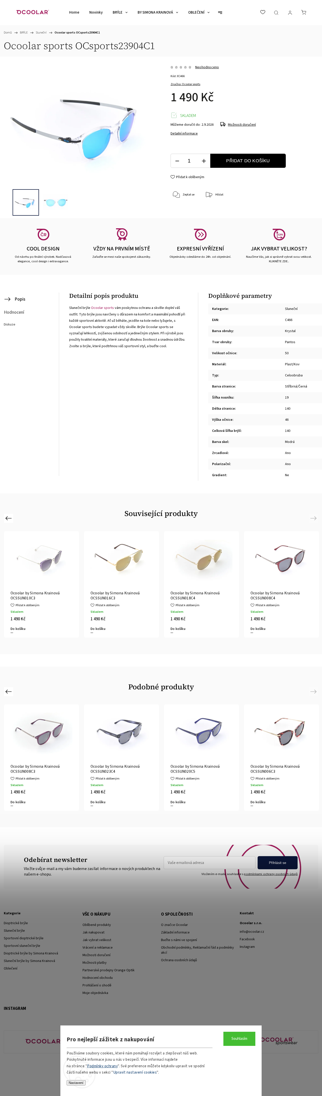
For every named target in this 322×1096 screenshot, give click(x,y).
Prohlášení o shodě (97, 985)
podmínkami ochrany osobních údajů (271, 874)
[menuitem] (74, 12)
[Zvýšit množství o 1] (203, 161)
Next (314, 518)
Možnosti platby (95, 962)
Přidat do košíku (248, 160)
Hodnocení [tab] (14, 312)
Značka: (185, 84)
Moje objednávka (95, 992)
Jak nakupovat (93, 932)
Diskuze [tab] (9, 324)
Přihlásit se (277, 863)
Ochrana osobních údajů (179, 960)
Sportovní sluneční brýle (22, 945)
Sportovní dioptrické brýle (24, 938)
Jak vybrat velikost (97, 940)
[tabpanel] (121, 584)
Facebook (247, 939)
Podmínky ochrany (102, 1066)
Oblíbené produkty (97, 924)
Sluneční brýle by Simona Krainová (29, 960)
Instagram (247, 946)
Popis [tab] (20, 299)
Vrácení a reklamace (98, 947)
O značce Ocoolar (174, 924)
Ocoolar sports (102, 307)
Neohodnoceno (207, 67)
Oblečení (10, 968)
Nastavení (76, 1083)
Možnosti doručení (242, 124)
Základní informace (175, 932)
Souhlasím (239, 1038)
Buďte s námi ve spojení (179, 940)
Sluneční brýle (14, 930)
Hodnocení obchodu (98, 977)
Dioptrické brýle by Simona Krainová (31, 953)
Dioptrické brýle (16, 923)
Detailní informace (184, 133)
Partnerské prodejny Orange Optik (109, 970)
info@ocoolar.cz (252, 931)
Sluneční (291, 308)
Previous (9, 518)
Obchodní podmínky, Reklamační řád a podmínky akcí (197, 950)
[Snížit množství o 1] (177, 161)
